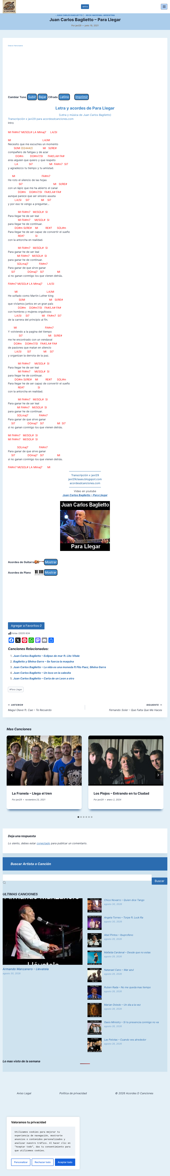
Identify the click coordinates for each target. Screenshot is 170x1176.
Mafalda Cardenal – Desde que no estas (127, 952)
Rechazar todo (43, 1162)
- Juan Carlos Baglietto (69, 15)
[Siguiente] (158, 775)
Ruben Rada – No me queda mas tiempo (127, 987)
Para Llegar (15, 689)
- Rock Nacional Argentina (100, 15)
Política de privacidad (73, 1093)
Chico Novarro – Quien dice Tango (124, 900)
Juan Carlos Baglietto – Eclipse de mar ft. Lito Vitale (46, 655)
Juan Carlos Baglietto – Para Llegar (85, 495)
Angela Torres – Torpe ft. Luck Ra (123, 917)
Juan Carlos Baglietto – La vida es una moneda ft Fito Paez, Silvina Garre (59, 667)
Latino (64, 97)
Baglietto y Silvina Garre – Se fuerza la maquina (43, 661)
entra (85, 6)
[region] (43, 1143)
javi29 (78, 25)
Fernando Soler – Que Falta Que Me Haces (135, 708)
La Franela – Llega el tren (32, 793)
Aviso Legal (24, 1093)
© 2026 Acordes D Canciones (134, 1093)
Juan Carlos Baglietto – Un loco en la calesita (42, 672)
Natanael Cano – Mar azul (119, 969)
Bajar (42, 97)
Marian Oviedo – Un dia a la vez (122, 1004)
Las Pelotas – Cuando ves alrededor (125, 1039)
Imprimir (81, 97)
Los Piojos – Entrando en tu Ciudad (121, 793)
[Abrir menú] (164, 6)
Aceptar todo (65, 1162)
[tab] (78, 817)
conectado (43, 843)
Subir (32, 97)
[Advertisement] (85, 70)
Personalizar (21, 1162)
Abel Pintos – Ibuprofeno (118, 935)
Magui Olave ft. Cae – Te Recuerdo (30, 708)
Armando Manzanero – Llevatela (26, 969)
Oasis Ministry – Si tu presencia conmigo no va (131, 1022)
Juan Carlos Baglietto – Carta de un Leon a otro (43, 678)
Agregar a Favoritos (26, 625)
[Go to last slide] (12, 775)
